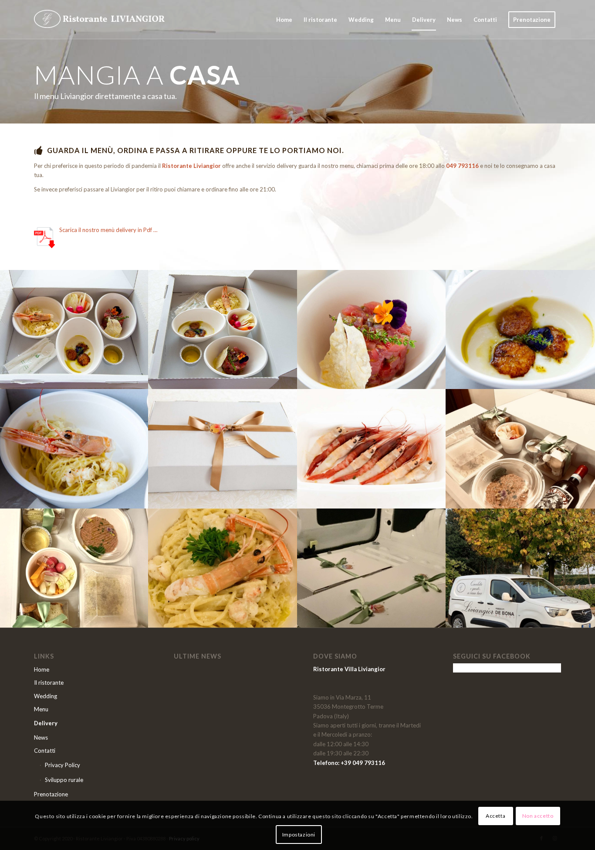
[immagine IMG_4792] (74, 568)
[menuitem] (284, 19)
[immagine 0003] (372, 329)
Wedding (45, 696)
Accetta (495, 815)
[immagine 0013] (372, 448)
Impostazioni (298, 834)
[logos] (99, 19)
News (41, 737)
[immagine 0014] (223, 448)
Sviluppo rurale (64, 779)
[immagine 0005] (74, 448)
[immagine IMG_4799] (520, 568)
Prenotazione (51, 794)
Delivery (45, 723)
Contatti (44, 750)
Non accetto (538, 815)
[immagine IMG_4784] (223, 568)
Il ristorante (49, 682)
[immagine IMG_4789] (520, 448)
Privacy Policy (62, 764)
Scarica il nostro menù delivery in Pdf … (108, 229)
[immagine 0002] (223, 329)
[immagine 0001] (74, 329)
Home (41, 669)
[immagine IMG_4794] (372, 568)
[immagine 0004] (520, 329)
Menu (41, 709)
